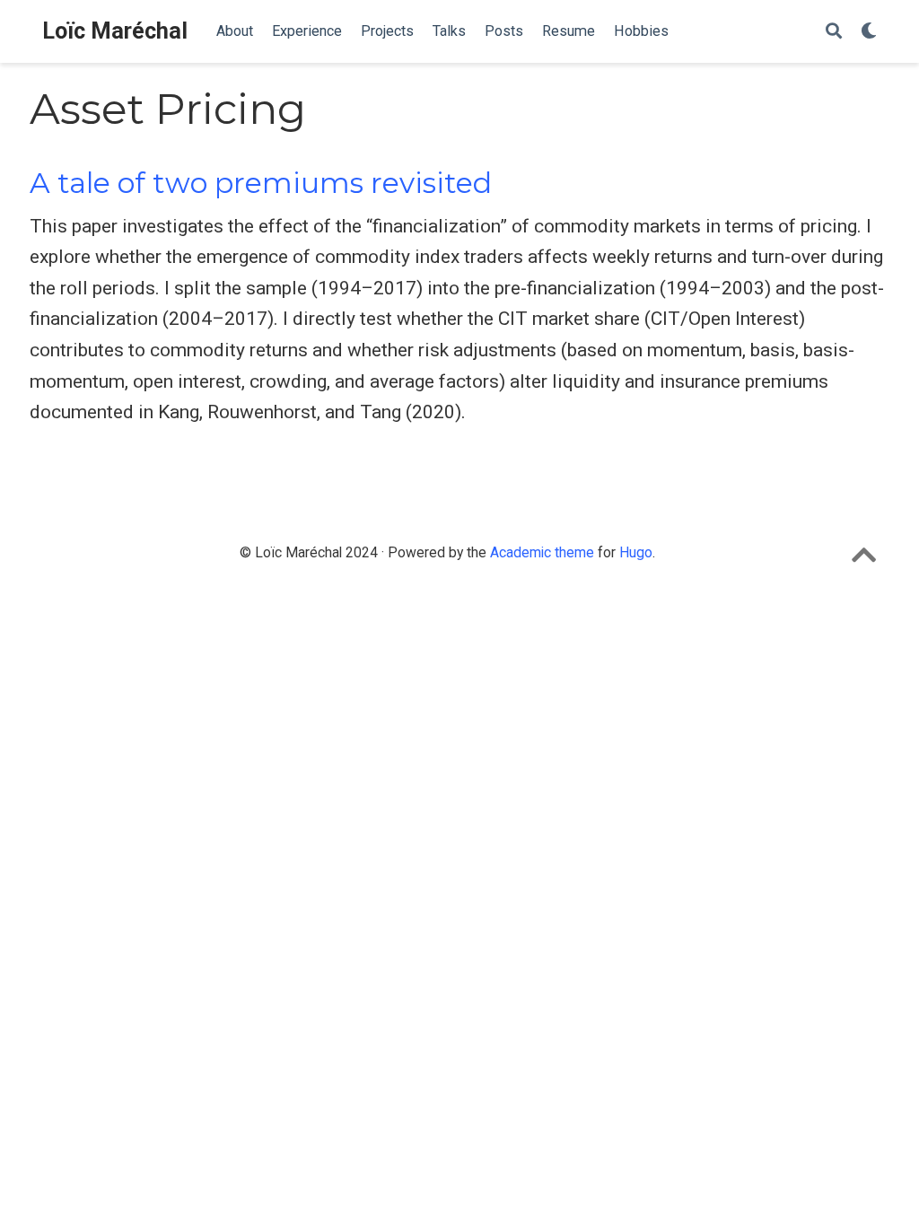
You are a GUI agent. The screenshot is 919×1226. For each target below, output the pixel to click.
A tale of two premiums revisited (261, 183)
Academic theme (542, 552)
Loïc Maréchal (115, 31)
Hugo (635, 552)
